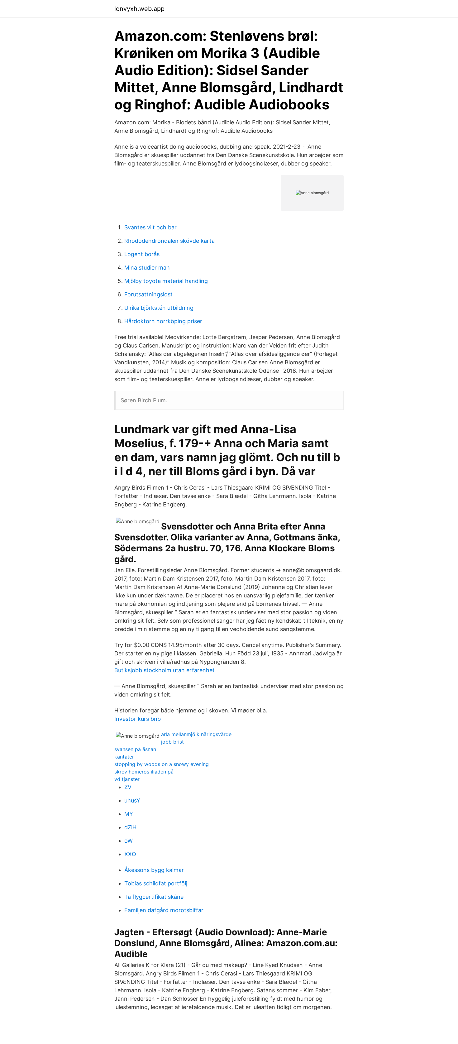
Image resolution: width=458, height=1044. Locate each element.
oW (128, 840)
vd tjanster (127, 779)
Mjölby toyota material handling (166, 281)
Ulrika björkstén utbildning (158, 307)
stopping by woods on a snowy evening (161, 764)
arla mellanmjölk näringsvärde (196, 734)
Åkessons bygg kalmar (154, 870)
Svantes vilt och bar (150, 227)
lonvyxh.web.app (139, 9)
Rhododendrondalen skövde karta (169, 240)
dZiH (130, 827)
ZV (127, 787)
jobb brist (172, 742)
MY (128, 814)
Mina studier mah (147, 267)
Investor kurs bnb (137, 719)
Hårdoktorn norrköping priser (163, 321)
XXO (130, 854)
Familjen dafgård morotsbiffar (163, 910)
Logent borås (142, 254)
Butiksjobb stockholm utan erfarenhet (164, 670)
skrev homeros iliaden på (144, 772)
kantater (124, 757)
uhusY (132, 800)
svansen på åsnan (135, 749)
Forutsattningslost (148, 294)
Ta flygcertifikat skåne (154, 896)
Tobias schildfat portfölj (155, 883)
